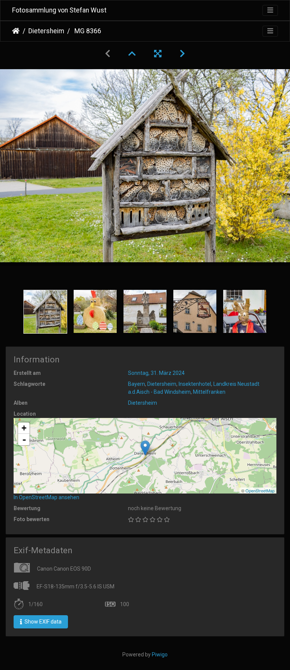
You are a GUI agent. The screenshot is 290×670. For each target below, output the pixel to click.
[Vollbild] (158, 54)
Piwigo (160, 654)
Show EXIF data (42, 622)
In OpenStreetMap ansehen (46, 497)
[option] (45, 312)
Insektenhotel (195, 384)
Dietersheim (46, 31)
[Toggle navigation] (270, 10)
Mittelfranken (209, 392)
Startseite (16, 31)
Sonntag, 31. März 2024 (156, 373)
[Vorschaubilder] (132, 54)
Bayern (136, 384)
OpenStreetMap (260, 490)
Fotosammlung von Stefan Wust (59, 10)
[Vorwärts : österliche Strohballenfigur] (182, 54)
